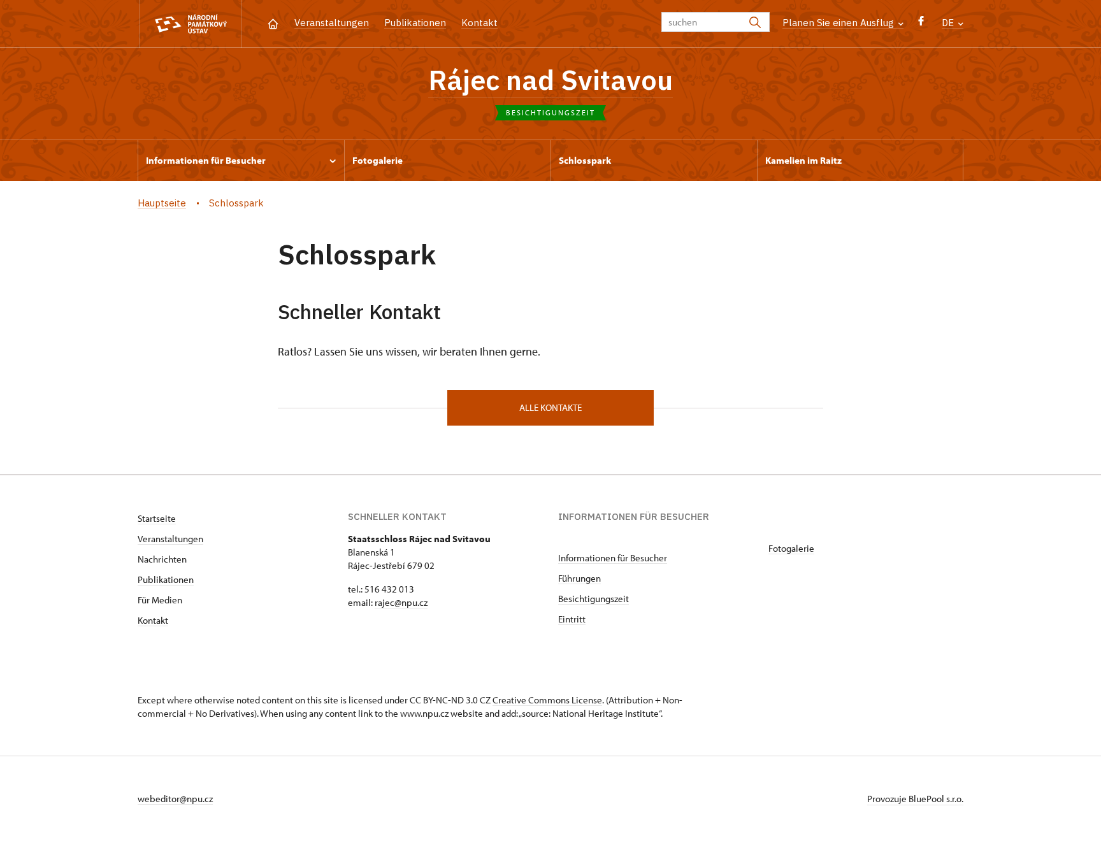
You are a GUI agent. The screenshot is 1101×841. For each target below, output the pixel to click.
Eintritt (572, 619)
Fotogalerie (791, 548)
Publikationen (415, 23)
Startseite (157, 518)
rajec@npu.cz (401, 602)
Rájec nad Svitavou (550, 79)
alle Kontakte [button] (550, 407)
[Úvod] (273, 23)
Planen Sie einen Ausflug (839, 23)
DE (949, 23)
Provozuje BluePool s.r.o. (915, 799)
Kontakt (479, 23)
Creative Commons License (547, 700)
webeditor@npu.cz (175, 799)
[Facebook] (921, 24)
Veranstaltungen (331, 23)
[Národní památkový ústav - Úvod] (190, 24)
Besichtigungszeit (593, 599)
